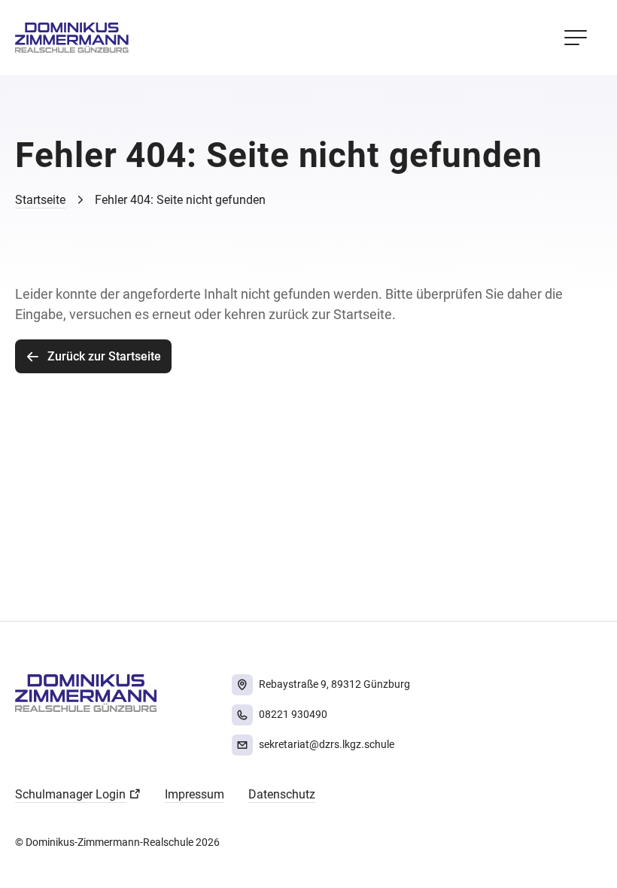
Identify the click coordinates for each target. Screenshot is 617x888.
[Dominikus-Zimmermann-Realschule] (72, 38)
